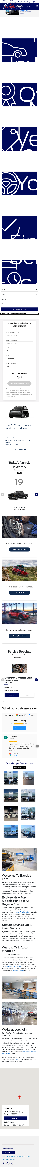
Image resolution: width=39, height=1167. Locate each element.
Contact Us (9, 1152)
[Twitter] (11, 1163)
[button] (1, 746)
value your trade (18, 971)
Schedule (11, 695)
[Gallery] (19, 314)
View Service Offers (19, 549)
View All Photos (19, 767)
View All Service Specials (18, 654)
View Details (18, 450)
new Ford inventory (23, 912)
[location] (18, 1)
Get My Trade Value (19, 636)
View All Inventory (19, 470)
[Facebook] (3, 1163)
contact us (18, 1059)
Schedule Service (18, 657)
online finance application (14, 966)
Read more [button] (12, 750)
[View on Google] (6, 737)
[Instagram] (7, 1163)
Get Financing (19, 593)
